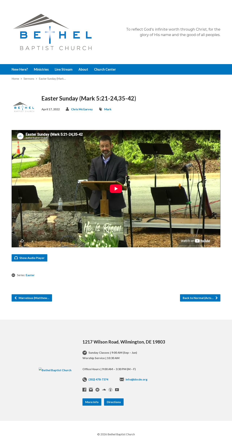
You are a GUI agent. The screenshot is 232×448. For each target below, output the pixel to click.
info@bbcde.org (136, 379)
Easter (30, 275)
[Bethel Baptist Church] (55, 370)
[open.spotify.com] (97, 390)
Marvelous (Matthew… (33, 298)
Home (15, 78)
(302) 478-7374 (98, 379)
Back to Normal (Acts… (198, 298)
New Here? (20, 69)
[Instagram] (91, 390)
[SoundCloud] (104, 390)
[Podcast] (110, 390)
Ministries (41, 69)
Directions (114, 402)
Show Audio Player (32, 257)
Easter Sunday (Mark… (52, 78)
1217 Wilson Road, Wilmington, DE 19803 (123, 341)
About (83, 69)
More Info (92, 402)
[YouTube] (117, 390)
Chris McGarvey (82, 109)
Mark (107, 109)
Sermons (29, 78)
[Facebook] (84, 390)
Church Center (105, 69)
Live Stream (63, 69)
